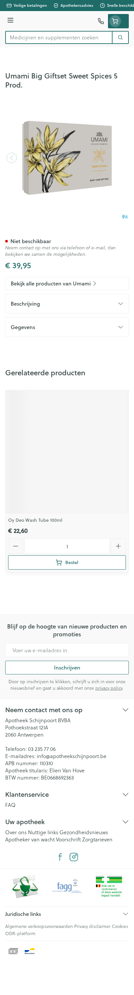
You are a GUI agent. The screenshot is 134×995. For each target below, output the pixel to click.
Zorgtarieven (97, 839)
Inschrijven (67, 667)
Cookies (120, 926)
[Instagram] (74, 857)
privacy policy (108, 687)
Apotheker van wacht (30, 839)
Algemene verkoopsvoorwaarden (39, 926)
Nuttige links (43, 832)
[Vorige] (12, 158)
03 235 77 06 (42, 749)
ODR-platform (20, 933)
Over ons (16, 832)
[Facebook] (60, 857)
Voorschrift (68, 839)
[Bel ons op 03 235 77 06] (101, 21)
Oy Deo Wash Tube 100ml (35, 520)
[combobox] (59, 37)
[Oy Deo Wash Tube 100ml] (67, 452)
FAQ (10, 804)
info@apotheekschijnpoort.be (71, 756)
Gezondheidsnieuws (84, 832)
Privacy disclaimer (92, 926)
